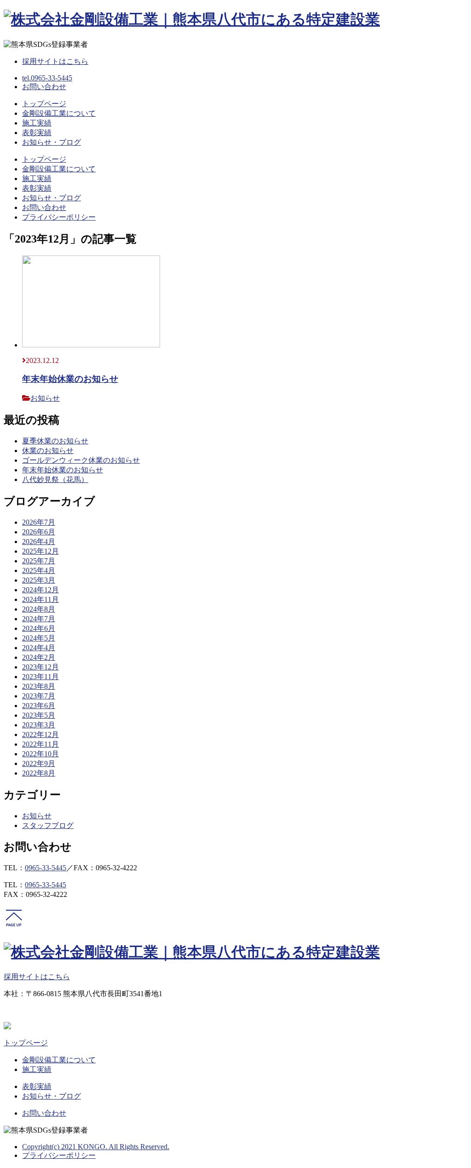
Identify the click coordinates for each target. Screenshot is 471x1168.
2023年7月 (38, 696)
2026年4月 (38, 541)
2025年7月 (38, 561)
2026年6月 (38, 532)
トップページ (44, 104)
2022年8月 (38, 773)
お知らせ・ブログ (51, 142)
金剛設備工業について (59, 113)
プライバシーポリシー (59, 217)
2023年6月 (38, 705)
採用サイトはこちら (55, 61)
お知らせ (45, 398)
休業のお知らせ (48, 450)
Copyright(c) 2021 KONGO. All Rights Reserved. (95, 1147)
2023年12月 (40, 667)
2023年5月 (38, 715)
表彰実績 (37, 132)
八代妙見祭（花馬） (55, 479)
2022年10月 (40, 754)
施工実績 (37, 123)
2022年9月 (38, 763)
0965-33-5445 (45, 868)
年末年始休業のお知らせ (70, 379)
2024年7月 (38, 619)
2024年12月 (40, 590)
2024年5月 (38, 638)
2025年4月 (38, 570)
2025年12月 (40, 551)
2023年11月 (40, 676)
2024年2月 (38, 657)
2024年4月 (38, 648)
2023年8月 (38, 686)
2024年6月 (38, 628)
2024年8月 (38, 609)
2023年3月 (38, 725)
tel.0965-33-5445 (47, 78)
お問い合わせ (44, 87)
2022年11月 (40, 744)
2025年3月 (38, 580)
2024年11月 (40, 599)
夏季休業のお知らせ (55, 441)
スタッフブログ (48, 825)
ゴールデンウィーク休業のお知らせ (81, 460)
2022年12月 (40, 734)
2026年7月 (38, 522)
